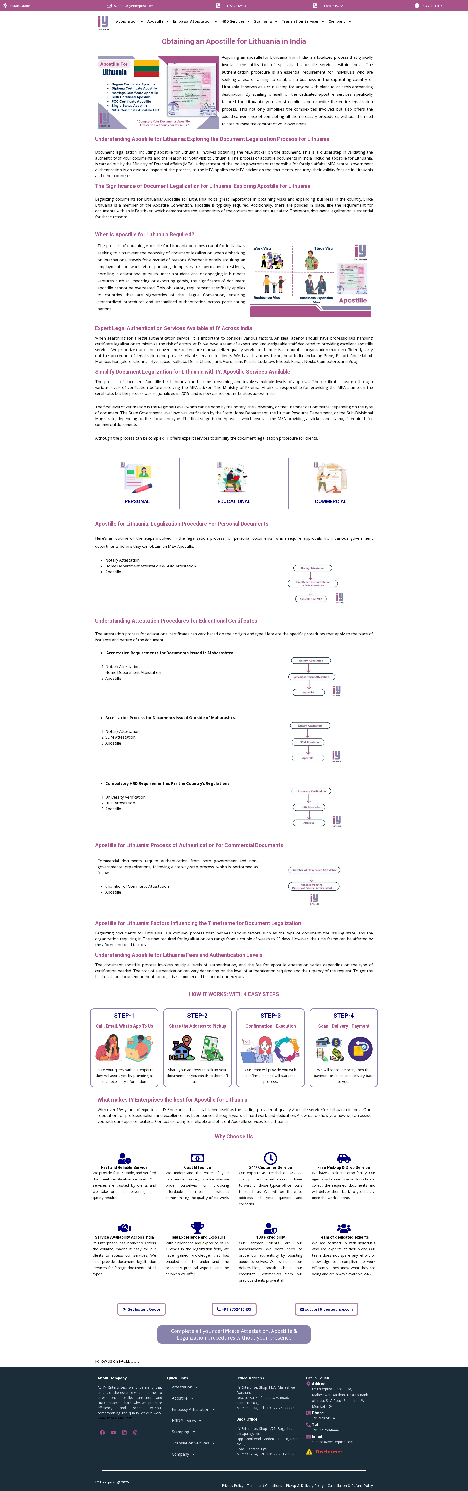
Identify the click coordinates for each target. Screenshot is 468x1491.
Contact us (165, 1121)
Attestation (127, 21)
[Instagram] (135, 1432)
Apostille (155, 21)
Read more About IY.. (116, 1418)
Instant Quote (20, 5)
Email (317, 1436)
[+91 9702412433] (218, 5)
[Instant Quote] (4, 5)
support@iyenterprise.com (134, 5)
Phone (318, 1413)
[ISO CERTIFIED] (417, 5)
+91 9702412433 (234, 5)
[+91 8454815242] (315, 5)
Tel (315, 1424)
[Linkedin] (124, 1432)
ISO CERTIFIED (432, 5)
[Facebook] (102, 1432)
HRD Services (233, 21)
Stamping (263, 21)
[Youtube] (113, 1432)
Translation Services (300, 21)
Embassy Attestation (192, 21)
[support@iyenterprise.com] (109, 5)
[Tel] (308, 1424)
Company (337, 21)
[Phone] (308, 1413)
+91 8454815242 (331, 5)
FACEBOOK (129, 1361)
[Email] (308, 1436)
